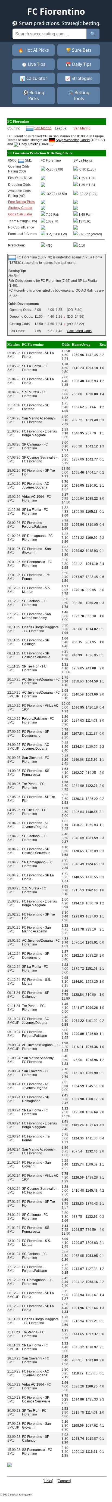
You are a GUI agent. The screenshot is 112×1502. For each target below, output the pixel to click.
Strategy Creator (20, 208)
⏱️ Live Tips (33, 64)
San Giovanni (32, 758)
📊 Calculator (33, 78)
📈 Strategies (78, 78)
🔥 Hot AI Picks (33, 50)
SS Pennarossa (33, 562)
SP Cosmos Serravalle (38, 457)
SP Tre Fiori (30, 666)
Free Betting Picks (21, 202)
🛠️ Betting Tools (78, 95)
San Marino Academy (38, 418)
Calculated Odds (79, 331)
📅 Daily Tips (79, 64)
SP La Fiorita (31, 366)
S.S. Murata (30, 392)
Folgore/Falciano (34, 527)
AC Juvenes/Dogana (35, 485)
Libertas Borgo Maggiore (39, 433)
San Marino (42, 128)
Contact (64, 1481)
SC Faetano (31, 601)
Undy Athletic (28, 144)
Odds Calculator (20, 214)
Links (48, 1481)
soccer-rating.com (21, 1494)
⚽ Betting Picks (33, 95)
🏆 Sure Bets (79, 50)
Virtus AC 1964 (33, 497)
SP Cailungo (31, 444)
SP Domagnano (34, 536)
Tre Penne (30, 784)
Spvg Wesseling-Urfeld (73, 140)
